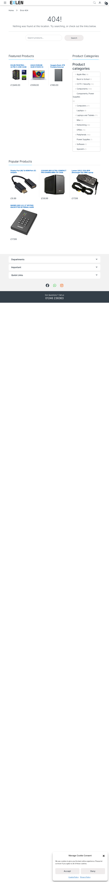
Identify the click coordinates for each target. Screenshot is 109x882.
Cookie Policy (73, 877)
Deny (92, 871)
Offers (79, 130)
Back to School (83, 79)
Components (82, 89)
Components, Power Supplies (83, 95)
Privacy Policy (85, 877)
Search (94, 2)
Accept (67, 871)
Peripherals (81, 134)
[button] (103, 855)
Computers (81, 106)
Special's (80, 149)
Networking (82, 125)
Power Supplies (83, 139)
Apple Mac (81, 74)
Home (11, 10)
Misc (79, 120)
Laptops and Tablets (85, 115)
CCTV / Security (83, 84)
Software (80, 144)
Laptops (80, 110)
